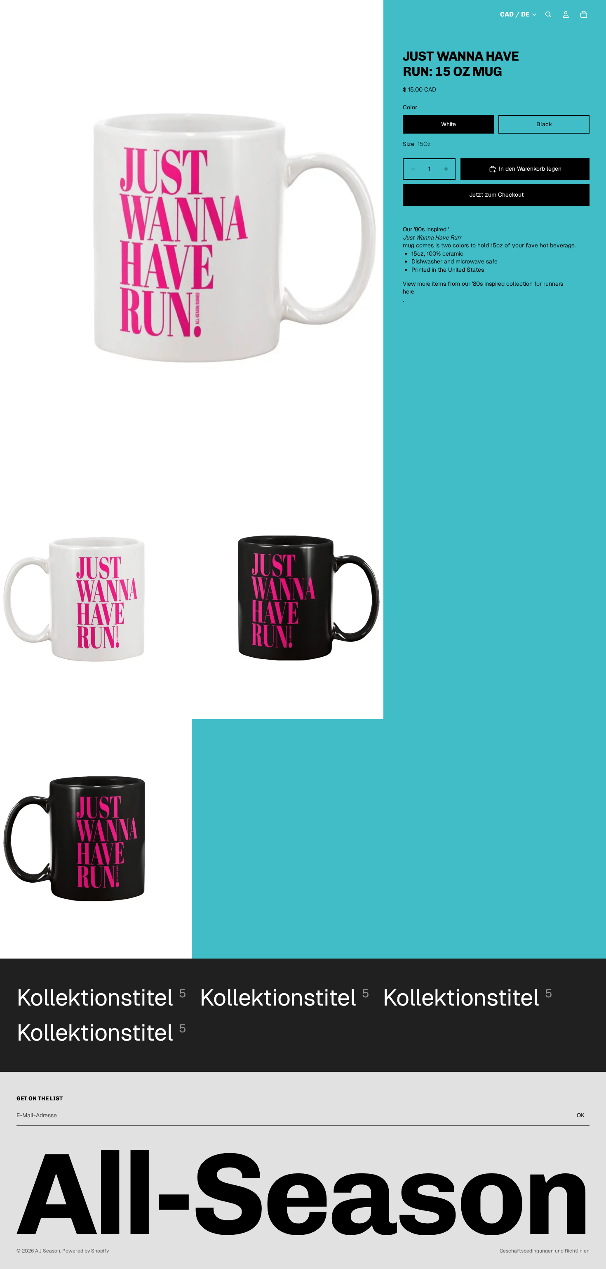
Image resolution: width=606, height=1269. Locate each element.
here (408, 291)
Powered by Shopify (85, 1251)
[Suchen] (548, 14)
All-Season (47, 1251)
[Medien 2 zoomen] (96, 599)
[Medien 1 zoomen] (191, 239)
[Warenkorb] (584, 14)
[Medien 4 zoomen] (96, 839)
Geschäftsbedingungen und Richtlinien (545, 1251)
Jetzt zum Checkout (496, 194)
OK (581, 1115)
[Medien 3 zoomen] (287, 599)
